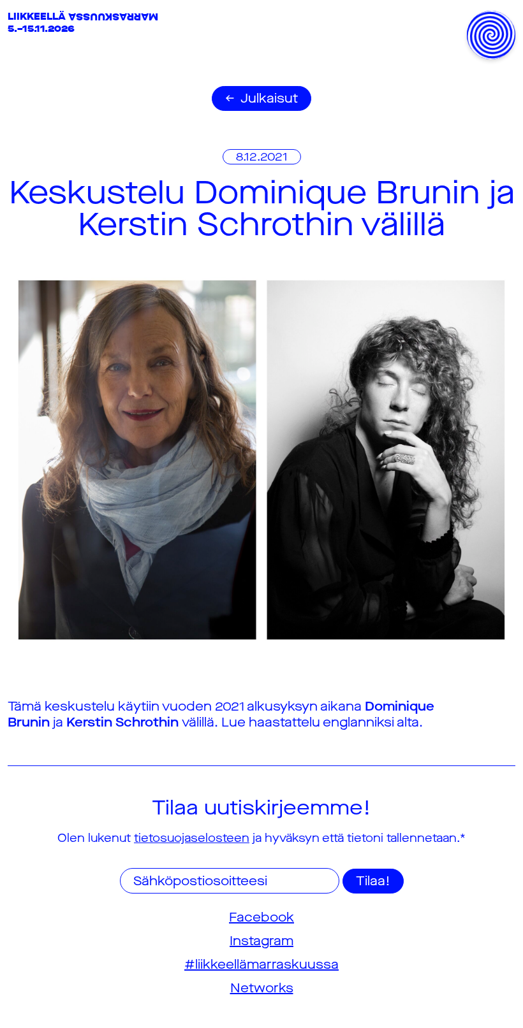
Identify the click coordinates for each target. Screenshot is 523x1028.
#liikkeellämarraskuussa (261, 964)
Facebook (261, 917)
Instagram (261, 941)
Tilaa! (373, 881)
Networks (261, 988)
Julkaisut (269, 98)
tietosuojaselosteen (191, 838)
